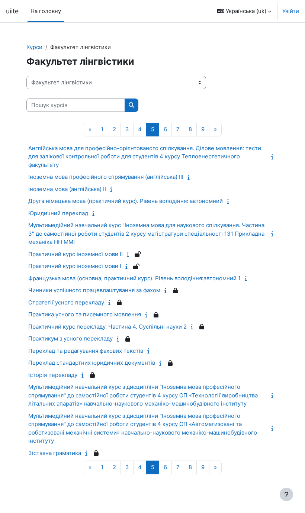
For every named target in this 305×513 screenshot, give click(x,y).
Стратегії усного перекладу (66, 302)
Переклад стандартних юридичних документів (91, 362)
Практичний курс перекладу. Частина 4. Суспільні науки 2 (107, 326)
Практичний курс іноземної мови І (74, 266)
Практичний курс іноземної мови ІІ (75, 254)
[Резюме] (274, 157)
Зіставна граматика (54, 452)
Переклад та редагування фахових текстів (85, 350)
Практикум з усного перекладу (70, 338)
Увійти (290, 11)
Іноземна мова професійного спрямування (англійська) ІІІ (105, 176)
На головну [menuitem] (45, 11)
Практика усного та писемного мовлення (84, 314)
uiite (12, 11)
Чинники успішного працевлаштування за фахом (94, 290)
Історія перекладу (52, 374)
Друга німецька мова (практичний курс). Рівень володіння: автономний (125, 200)
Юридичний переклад (58, 213)
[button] (244, 11)
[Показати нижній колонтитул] (286, 494)
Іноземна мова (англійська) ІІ (67, 189)
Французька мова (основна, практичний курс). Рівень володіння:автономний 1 (134, 278)
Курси (34, 47)
